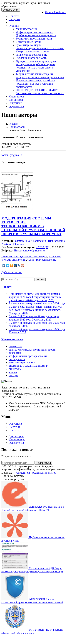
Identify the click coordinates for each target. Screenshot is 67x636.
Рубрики (14, 25)
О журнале (15, 102)
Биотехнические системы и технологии (40, 93)
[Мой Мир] (15, 265)
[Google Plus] (23, 265)
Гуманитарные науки (28, 45)
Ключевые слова (12, 339)
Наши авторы (17, 96)
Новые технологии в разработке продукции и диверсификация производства (35, 83)
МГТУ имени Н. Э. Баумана (32, 631)
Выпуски (14, 19)
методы (13, 375)
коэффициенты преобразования (28, 356)
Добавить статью (11, 272)
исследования (17, 359)
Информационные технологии (34, 32)
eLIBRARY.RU (32, 508)
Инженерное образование (31, 54)
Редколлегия (16, 106)
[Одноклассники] (11, 265)
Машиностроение (26, 28)
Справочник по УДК (32, 570)
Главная (13, 123)
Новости (14, 16)
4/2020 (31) (42, 247)
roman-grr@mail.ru (12, 154)
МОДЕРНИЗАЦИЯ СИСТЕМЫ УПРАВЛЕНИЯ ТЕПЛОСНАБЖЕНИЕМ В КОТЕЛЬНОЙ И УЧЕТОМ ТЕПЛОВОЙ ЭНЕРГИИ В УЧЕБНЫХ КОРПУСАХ (33, 226)
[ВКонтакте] (4, 265)
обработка (15, 352)
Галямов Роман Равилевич (30, 240)
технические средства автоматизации (24, 256)
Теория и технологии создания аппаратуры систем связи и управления (40, 75)
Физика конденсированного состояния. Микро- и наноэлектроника (40, 50)
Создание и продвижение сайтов (36, 472)
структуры (15, 368)
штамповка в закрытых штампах (28, 365)
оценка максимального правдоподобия (32, 349)
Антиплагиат (32, 600)
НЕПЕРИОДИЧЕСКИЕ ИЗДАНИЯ (37, 90)
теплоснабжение (46, 259)
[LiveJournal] (19, 265)
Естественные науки (28, 41)
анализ (13, 372)
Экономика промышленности (34, 38)
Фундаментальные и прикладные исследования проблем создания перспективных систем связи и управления (36, 66)
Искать (40, 279)
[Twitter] (8, 265)
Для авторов (16, 99)
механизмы (15, 346)
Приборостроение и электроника (36, 35)
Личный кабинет (55, 12)
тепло (31, 259)
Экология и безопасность (31, 57)
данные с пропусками (22, 362)
